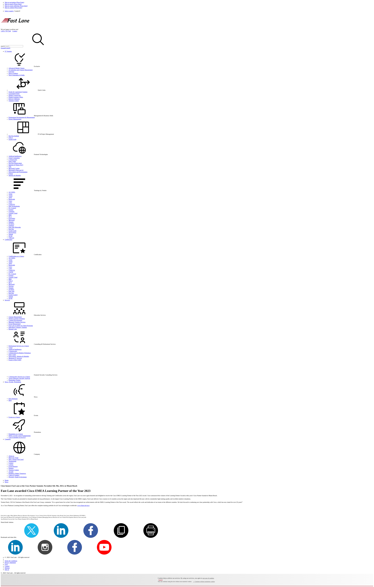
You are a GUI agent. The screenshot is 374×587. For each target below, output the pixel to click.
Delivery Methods (14, 99)
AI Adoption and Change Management (21, 70)
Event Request (13, 466)
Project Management (15, 119)
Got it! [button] (161, 580)
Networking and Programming (18, 172)
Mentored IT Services (15, 358)
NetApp (11, 286)
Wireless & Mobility (15, 175)
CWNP (11, 272)
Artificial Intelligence (15, 156)
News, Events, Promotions (13, 382)
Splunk (11, 234)
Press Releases (13, 399)
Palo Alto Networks (15, 227)
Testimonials (12, 461)
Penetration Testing (14, 380)
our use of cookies (208, 578)
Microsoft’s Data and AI (16, 170)
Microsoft (12, 220)
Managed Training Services (17, 322)
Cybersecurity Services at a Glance (19, 377)
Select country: (9, 11)
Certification (8, 239)
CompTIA (12, 204)
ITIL (10, 167)
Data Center (12, 161)
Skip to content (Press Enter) (13, 7)
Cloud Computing (14, 158)
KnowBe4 (12, 218)
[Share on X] (31, 537)
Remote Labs (13, 329)
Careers (11, 465)
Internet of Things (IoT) (16, 165)
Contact (14, 31)
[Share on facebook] (90, 537)
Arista (10, 194)
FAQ (6, 564)
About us (11, 456)
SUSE (10, 236)
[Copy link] (121, 537)
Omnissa (11, 225)
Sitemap (7, 568)
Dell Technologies (14, 206)
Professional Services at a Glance (19, 346)
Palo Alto (11, 291)
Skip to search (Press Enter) (13, 4)
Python (11, 174)
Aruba (10, 196)
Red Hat (11, 229)
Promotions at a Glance (16, 434)
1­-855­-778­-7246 (6, 31)
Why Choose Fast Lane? (16, 459)
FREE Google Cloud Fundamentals (20, 436)
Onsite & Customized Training (18, 92)
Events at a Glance (14, 417)
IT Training (8, 51)
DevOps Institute (14, 136)
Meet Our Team (13, 458)
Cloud (10, 347)
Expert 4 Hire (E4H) (15, 360)
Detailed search (5, 48)
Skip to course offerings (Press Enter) (16, 6)
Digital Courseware (15, 95)
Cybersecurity (13, 160)
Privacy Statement (10, 562)
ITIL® (11, 137)
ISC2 (10, 217)
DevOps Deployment (15, 163)
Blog (10, 400)
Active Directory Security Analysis (19, 378)
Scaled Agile (12, 139)
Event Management (15, 324)
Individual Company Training (18, 327)
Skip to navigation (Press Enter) (14, 2)
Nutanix (11, 222)
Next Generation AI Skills (17, 75)
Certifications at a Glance (16, 256)
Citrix (10, 203)
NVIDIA (11, 224)
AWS (10, 197)
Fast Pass (11, 71)
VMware (11, 238)
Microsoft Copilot (14, 168)
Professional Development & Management (22, 117)
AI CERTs (12, 192)
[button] (17, 11)
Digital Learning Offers (16, 97)
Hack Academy (13, 73)
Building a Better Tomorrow (17, 473)
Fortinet (11, 210)
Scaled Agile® (13, 295)
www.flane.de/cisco (83, 505)
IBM (10, 215)
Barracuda (12, 199)
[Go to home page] (15, 27)
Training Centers (14, 100)
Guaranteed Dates (14, 93)
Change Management (15, 317)
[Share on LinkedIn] (61, 537)
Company (8, 439)
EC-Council (12, 208)
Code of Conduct (14, 475)
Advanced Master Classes (16, 68)
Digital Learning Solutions (17, 318)
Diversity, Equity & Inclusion (18, 477)
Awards (11, 472)
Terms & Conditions (11, 561)
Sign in (7, 569)
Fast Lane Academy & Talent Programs (21, 325)
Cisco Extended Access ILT (17, 437)
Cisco (10, 201)
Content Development (15, 320)
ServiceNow (12, 232)
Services (7, 300)
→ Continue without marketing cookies (204, 581)
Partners (11, 468)
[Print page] (150, 537)
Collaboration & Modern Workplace (20, 353)
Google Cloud (13, 213)
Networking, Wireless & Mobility (19, 356)
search (3, 46)
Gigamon (11, 211)
